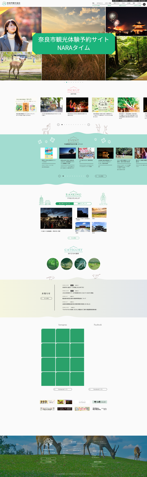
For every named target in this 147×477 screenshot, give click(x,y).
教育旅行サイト (134, 0)
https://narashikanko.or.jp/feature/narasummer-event (51, 106)
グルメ (123, 3)
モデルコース (99, 3)
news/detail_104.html (82, 309)
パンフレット (48, 458)
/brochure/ (26, 106)
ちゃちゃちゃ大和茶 (96, 5)
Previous (58, 124)
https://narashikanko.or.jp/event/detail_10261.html (56, 221)
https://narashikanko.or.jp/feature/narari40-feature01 (129, 108)
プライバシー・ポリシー (96, 446)
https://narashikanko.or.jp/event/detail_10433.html (67, 158)
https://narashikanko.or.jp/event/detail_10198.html (82, 214)
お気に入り (117, 0)
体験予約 (109, 5)
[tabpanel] (73, 43)
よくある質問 (48, 461)
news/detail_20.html (82, 286)
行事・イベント (116, 3)
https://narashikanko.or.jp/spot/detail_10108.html (99, 214)
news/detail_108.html (82, 292)
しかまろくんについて (77, 448)
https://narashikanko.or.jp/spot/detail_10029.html (82, 228)
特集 (93, 3)
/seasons (67, 264)
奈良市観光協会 (11, 3)
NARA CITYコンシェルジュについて (98, 466)
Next (88, 124)
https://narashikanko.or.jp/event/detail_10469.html (48, 158)
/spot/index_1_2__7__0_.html (94, 264)
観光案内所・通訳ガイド (77, 450)
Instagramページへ (63, 389)
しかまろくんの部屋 (137, 5)
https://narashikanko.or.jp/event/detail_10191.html (105, 158)
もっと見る (101, 176)
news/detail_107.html (82, 297)
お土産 (128, 3)
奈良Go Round (122, 5)
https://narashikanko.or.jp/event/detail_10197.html (86, 158)
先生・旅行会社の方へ (95, 457)
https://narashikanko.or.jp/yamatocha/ (103, 107)
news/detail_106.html (82, 303)
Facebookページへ (98, 389)
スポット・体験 (108, 3)
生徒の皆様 (94, 455)
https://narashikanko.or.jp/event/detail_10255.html (124, 159)
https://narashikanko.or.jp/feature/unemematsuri (77, 106)
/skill (80, 264)
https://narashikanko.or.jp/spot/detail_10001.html (99, 228)
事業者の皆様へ (125, 0)
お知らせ (74, 446)
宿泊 (134, 3)
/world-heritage (53, 264)
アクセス (139, 3)
